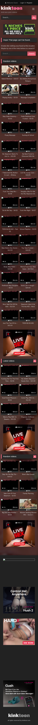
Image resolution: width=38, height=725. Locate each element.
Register (29, 3)
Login (22, 3)
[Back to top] (31, 719)
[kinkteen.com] (15, 8)
